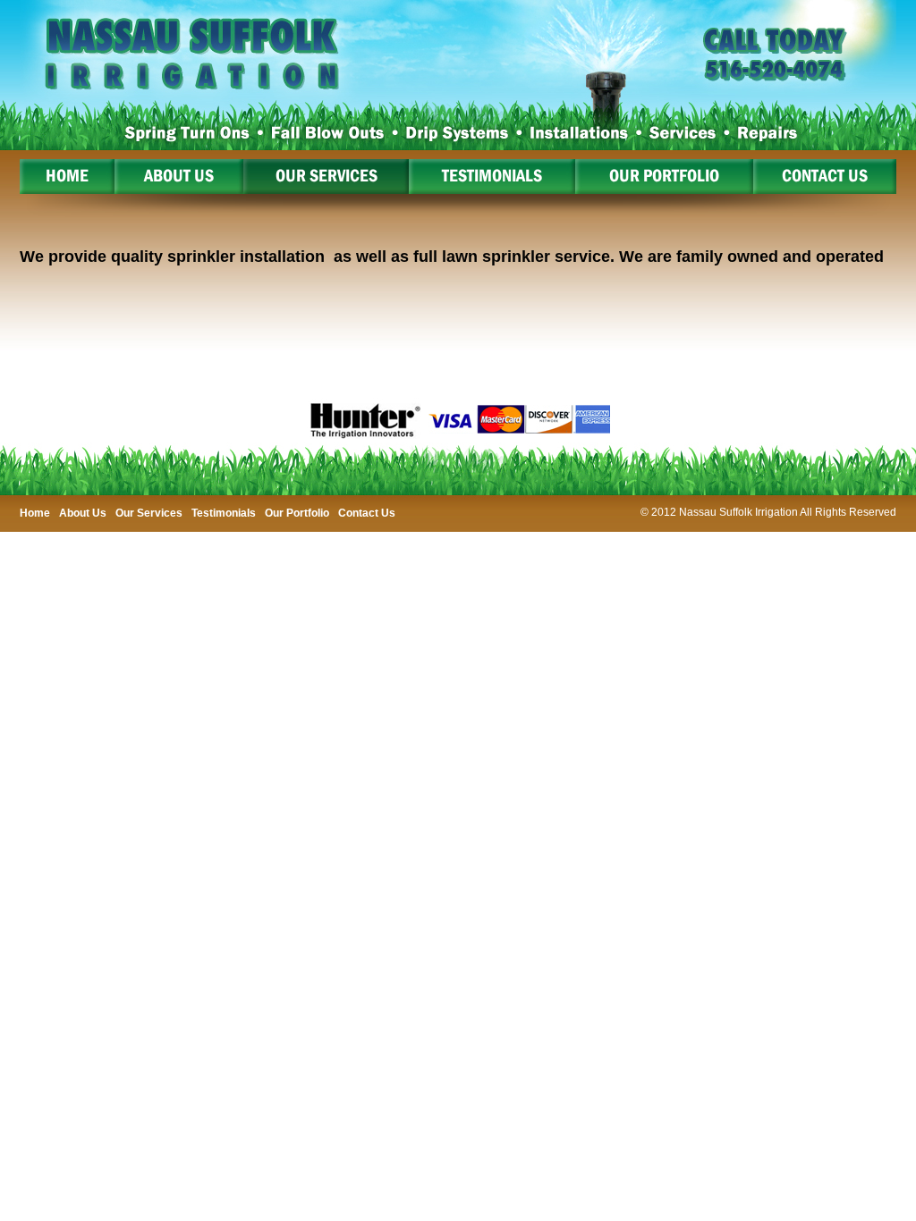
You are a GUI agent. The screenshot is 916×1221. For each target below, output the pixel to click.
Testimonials (223, 513)
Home (35, 513)
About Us (82, 513)
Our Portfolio (297, 513)
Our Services (148, 513)
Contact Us (366, 513)
